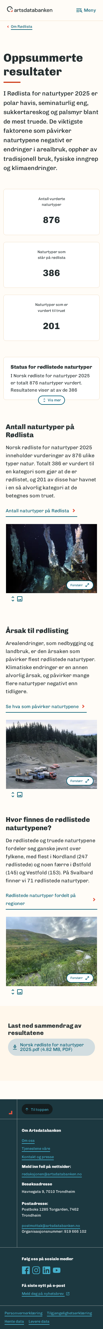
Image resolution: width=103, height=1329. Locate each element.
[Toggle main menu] (86, 10)
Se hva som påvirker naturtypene (42, 706)
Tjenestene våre (36, 1148)
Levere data (39, 1321)
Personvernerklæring (23, 1313)
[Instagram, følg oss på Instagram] (36, 1270)
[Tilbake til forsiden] (29, 10)
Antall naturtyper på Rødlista (37, 510)
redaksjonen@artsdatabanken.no (52, 1174)
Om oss (28, 1140)
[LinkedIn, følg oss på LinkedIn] (46, 1270)
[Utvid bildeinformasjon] (16, 598)
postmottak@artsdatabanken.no (51, 1226)
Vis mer (54, 400)
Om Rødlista (21, 26)
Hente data (14, 1321)
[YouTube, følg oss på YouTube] (57, 1270)
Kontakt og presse (38, 1157)
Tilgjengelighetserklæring (69, 1313)
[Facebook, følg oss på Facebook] (26, 1270)
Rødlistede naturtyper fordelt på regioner (41, 899)
